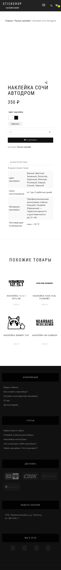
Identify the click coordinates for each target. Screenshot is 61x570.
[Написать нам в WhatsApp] (36, 548)
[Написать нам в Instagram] (12, 548)
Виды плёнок (11, 387)
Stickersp (12, 4)
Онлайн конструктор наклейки (21, 396)
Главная (9, 21)
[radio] (11, 118)
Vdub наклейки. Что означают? (21, 448)
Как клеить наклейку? (16, 391)
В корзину (32, 140)
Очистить (15, 124)
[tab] (19, 162)
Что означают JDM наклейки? (20, 443)
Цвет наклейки (16, 112)
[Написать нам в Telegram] (24, 548)
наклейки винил (12, 8)
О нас (7, 400)
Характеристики (18, 162)
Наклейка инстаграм (15, 439)
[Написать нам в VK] (48, 548)
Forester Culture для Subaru (19, 435)
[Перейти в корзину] (56, 6)
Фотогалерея (11, 404)
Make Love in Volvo (14, 430)
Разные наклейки (22, 21)
